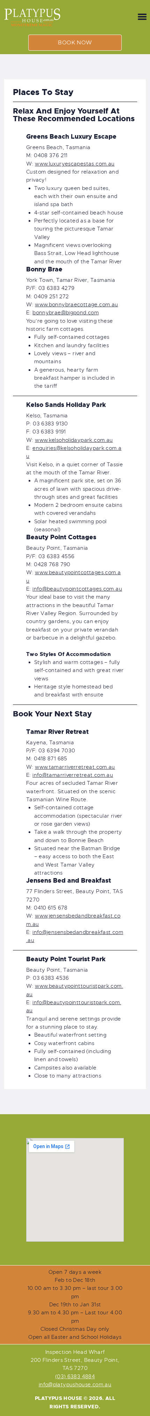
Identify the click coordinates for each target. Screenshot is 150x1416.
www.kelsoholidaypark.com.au (74, 440)
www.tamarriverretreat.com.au (75, 767)
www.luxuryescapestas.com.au (74, 164)
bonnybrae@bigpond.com (65, 312)
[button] (74, 43)
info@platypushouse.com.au (75, 1384)
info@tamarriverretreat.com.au (72, 775)
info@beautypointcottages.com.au (77, 589)
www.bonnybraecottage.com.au (76, 304)
